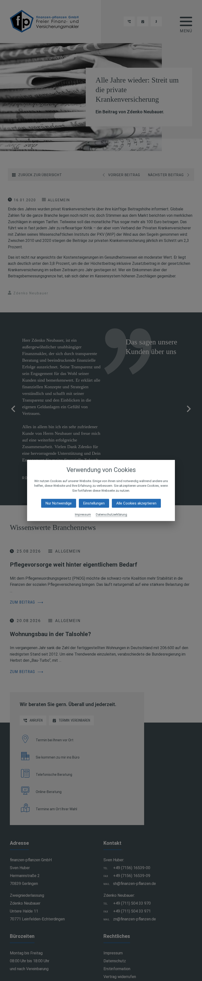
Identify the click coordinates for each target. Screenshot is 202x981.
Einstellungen (94, 503)
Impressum (83, 514)
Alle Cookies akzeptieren (136, 503)
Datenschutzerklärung (111, 514)
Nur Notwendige (59, 503)
